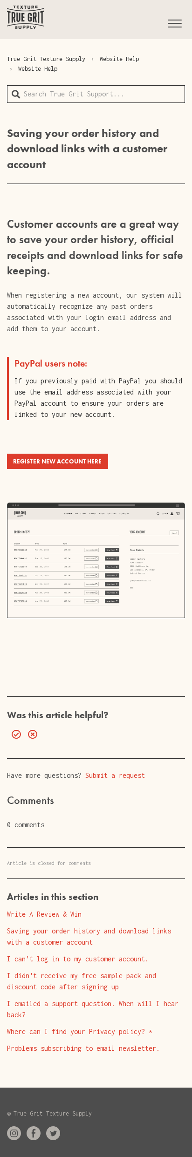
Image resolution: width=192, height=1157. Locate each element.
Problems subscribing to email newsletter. (83, 1048)
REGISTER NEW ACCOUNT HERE (57, 461)
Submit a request (115, 775)
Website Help (119, 58)
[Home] (25, 17)
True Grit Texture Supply (46, 58)
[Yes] (14, 734)
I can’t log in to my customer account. (78, 959)
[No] (30, 734)
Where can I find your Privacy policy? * (79, 1031)
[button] (174, 22)
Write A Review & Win (44, 914)
